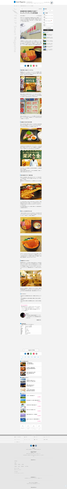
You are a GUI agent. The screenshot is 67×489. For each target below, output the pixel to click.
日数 (44, 22)
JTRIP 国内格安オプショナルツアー (36, 483)
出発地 (44, 14)
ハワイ (35, 453)
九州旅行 (19, 466)
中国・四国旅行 (26, 466)
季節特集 (47, 439)
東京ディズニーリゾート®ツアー (18, 469)
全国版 (27, 453)
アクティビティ (18, 439)
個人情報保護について (31, 449)
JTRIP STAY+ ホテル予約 (29, 483)
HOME (27, 3)
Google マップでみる (31, 350)
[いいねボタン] (65, 486)
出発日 (44, 19)
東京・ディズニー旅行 (17, 468)
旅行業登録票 (35, 449)
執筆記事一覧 (39, 319)
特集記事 (35, 3)
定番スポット (32, 3)
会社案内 (27, 449)
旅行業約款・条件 (39, 449)
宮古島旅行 (19, 464)
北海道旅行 (16, 466)
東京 (30, 453)
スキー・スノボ (28, 439)
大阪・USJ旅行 (16, 471)
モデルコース (38, 3)
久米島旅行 (23, 464)
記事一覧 (29, 3)
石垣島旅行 (16, 464)
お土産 (36, 439)
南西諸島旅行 (22, 466)
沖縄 (28, 453)
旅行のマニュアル (41, 3)
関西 (31, 453)
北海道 (33, 453)
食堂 (22, 358)
